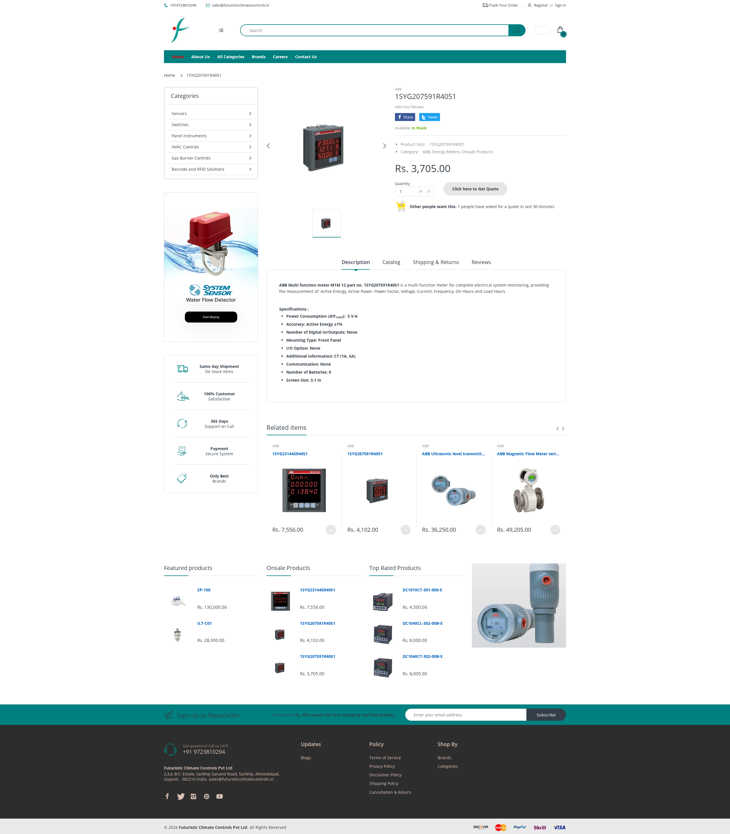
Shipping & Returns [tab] (436, 262)
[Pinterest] (206, 796)
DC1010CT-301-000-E (422, 590)
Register (541, 5)
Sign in (560, 5)
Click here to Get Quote (475, 189)
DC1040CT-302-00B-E (423, 656)
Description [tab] (356, 262)
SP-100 (203, 590)
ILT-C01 (204, 623)
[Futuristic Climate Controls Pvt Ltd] (178, 30)
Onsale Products (477, 151)
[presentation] (557, 428)
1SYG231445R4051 (290, 453)
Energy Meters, (446, 151)
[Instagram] (193, 796)
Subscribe (546, 715)
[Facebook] (167, 796)
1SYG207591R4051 (317, 656)
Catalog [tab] (391, 262)
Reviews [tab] (481, 262)
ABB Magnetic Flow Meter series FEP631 (529, 453)
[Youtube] (219, 796)
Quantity (402, 183)
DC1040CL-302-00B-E (423, 623)
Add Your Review (409, 106)
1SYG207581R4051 (365, 453)
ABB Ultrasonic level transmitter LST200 (454, 453)
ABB (398, 89)
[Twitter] (180, 796)
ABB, (427, 151)
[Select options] (331, 530)
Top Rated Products (395, 568)
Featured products (188, 568)
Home (169, 75)
